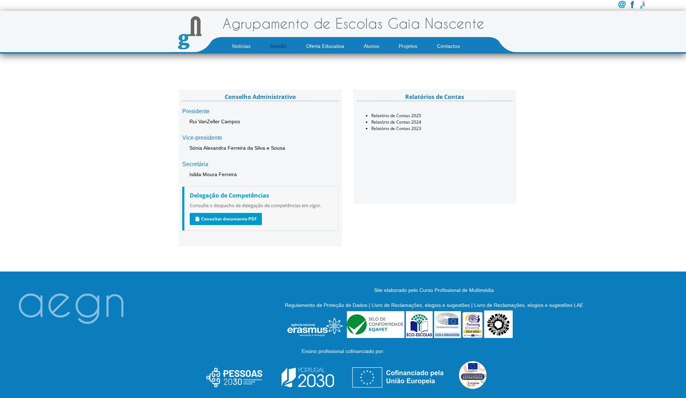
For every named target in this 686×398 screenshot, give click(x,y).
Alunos (371, 46)
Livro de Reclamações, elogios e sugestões (421, 305)
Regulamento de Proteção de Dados (326, 305)
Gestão (278, 46)
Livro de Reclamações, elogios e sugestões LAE (528, 305)
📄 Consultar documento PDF (226, 219)
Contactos (448, 46)
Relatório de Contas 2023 (396, 128)
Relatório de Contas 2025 (396, 116)
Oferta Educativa (325, 46)
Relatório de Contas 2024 (396, 122)
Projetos (408, 46)
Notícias (241, 46)
